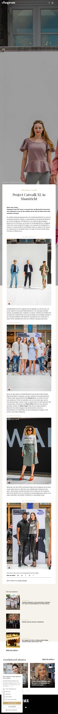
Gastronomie (25, 620)
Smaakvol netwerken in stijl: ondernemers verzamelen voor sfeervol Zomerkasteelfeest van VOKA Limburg (36, 603)
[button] (49, 3)
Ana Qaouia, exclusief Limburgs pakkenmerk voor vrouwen (41, 683)
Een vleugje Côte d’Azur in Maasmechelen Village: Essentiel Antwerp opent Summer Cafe (35, 641)
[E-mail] (18, 575)
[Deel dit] (22, 575)
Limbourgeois (25, 600)
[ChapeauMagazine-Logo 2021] (8, 3)
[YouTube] (25, 707)
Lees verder (11, 686)
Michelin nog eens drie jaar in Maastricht (33, 622)
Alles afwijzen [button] (12, 706)
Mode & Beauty (22, 580)
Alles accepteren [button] (12, 703)
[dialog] (12, 693)
